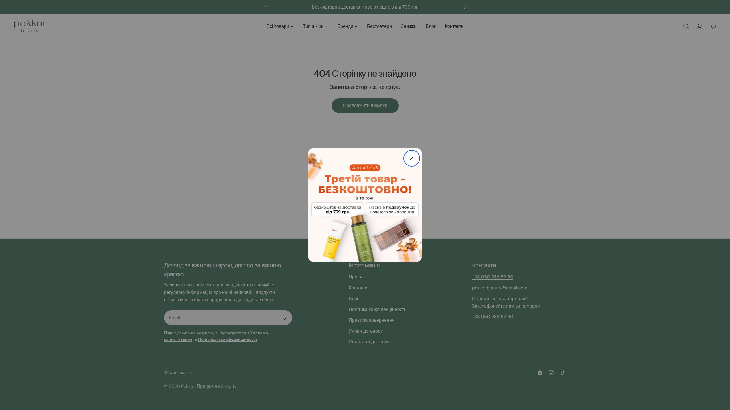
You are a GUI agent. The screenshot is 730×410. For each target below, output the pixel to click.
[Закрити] (412, 158)
